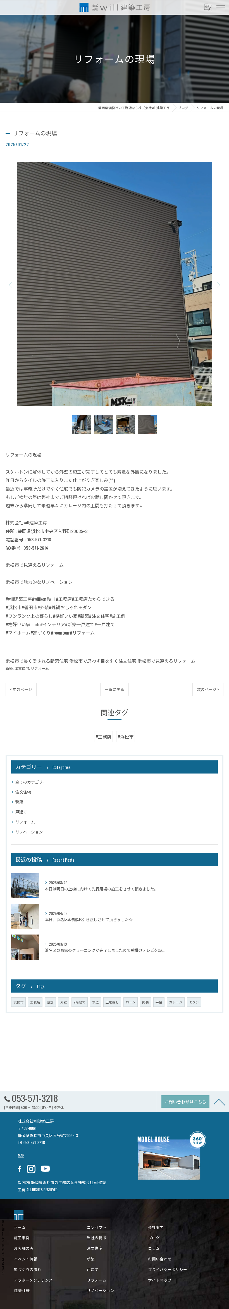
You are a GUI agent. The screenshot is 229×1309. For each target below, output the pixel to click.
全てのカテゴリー (31, 782)
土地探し (112, 1002)
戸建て (21, 812)
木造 (95, 1002)
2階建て (79, 1002)
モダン (194, 1002)
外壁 (63, 1002)
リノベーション (29, 832)
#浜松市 (125, 736)
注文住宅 (22, 668)
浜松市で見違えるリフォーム (166, 660)
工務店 (35, 1002)
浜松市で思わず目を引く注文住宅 (102, 660)
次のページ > (208, 689)
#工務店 (103, 736)
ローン (130, 1002)
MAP (21, 1155)
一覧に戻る (114, 689)
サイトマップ (159, 1280)
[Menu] (220, 7)
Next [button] (217, 284)
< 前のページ (21, 689)
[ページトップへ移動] (219, 1101)
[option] (114, 284)
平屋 (159, 1002)
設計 (50, 1002)
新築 (9, 668)
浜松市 (18, 1002)
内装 (145, 1002)
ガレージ (175, 1002)
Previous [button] (11, 284)
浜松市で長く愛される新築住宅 (37, 660)
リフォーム (40, 668)
